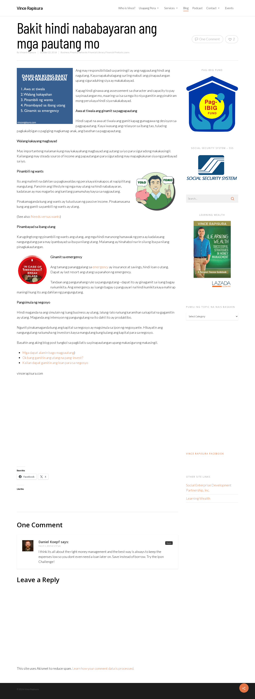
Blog (186, 8)
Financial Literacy (96, 52)
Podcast (197, 8)
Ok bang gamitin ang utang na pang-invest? (52, 358)
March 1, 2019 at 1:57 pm (49, 546)
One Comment (209, 39)
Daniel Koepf (49, 542)
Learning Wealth (198, 498)
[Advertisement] (97, 421)
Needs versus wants (45, 216)
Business (65, 52)
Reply (169, 543)
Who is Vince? (126, 8)
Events (229, 8)
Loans (126, 52)
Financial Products (114, 52)
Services (169, 8)
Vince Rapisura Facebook (205, 453)
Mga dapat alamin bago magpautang (48, 353)
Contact (211, 8)
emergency (100, 267)
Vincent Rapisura (28, 52)
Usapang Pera (147, 8)
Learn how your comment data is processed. (103, 668)
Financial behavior (78, 52)
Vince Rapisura (30, 8)
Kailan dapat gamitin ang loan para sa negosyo (55, 363)
